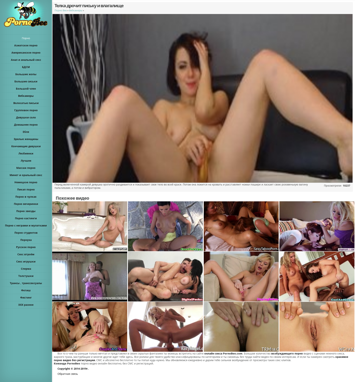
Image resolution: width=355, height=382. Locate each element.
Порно (26, 38)
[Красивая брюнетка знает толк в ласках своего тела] (317, 327)
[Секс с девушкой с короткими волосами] (166, 226)
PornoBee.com (232, 353)
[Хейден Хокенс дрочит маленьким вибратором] (241, 276)
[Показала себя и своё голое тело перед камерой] (90, 226)
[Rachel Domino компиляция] (90, 276)
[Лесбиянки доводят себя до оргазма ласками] (241, 226)
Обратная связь (68, 374)
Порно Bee (61, 10)
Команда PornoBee (67, 363)
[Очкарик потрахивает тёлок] (317, 226)
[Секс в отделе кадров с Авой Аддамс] (166, 276)
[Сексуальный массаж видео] (241, 327)
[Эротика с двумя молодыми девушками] (317, 276)
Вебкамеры (75, 10)
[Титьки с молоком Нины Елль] (166, 327)
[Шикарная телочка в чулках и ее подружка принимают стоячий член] (90, 327)
